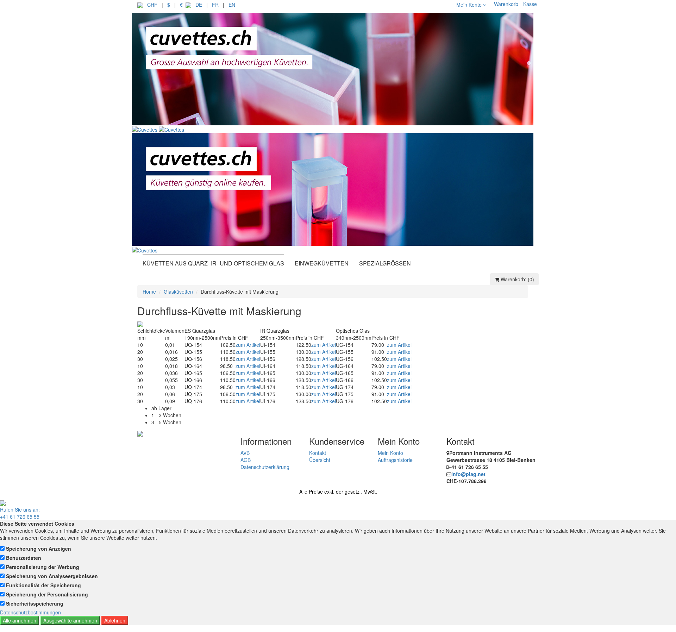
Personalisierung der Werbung (42, 566)
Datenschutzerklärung (264, 466)
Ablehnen (114, 620)
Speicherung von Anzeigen (38, 548)
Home (149, 291)
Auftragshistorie (395, 459)
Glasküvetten (178, 291)
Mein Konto (469, 4)
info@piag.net (468, 473)
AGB (245, 459)
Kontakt (317, 452)
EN (232, 4)
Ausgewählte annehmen (70, 620)
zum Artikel (248, 344)
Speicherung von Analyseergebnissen (52, 576)
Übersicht (319, 459)
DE (198, 4)
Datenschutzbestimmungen (30, 612)
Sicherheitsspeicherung (34, 603)
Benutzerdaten (23, 557)
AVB (245, 452)
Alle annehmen (19, 620)
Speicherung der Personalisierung (47, 594)
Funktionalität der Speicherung (43, 585)
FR (215, 4)
